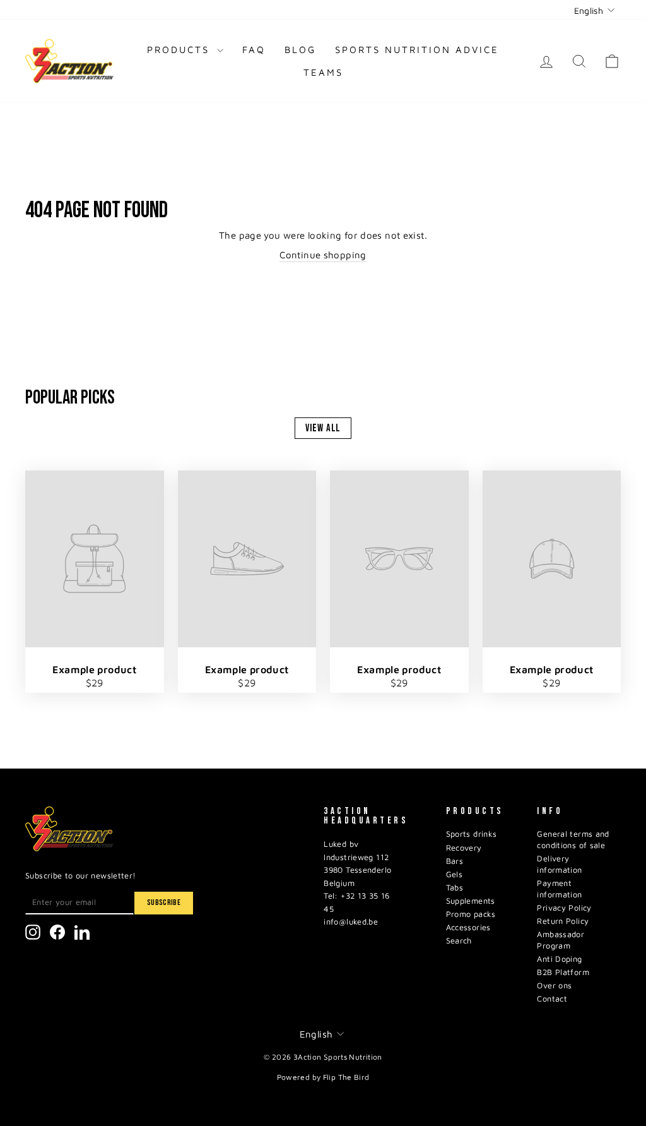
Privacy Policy (564, 908)
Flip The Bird (346, 1077)
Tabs (455, 887)
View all (323, 428)
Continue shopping (322, 254)
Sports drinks (471, 834)
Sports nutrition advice (417, 49)
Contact (552, 998)
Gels (454, 874)
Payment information (559, 888)
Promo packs (471, 914)
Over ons (554, 985)
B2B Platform (563, 972)
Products (180, 49)
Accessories (468, 927)
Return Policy (563, 921)
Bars (455, 861)
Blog (300, 49)
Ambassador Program (560, 940)
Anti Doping (559, 959)
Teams (323, 72)
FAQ (254, 49)
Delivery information (559, 864)
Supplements (470, 901)
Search (459, 940)
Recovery (464, 848)
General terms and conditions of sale (573, 839)
